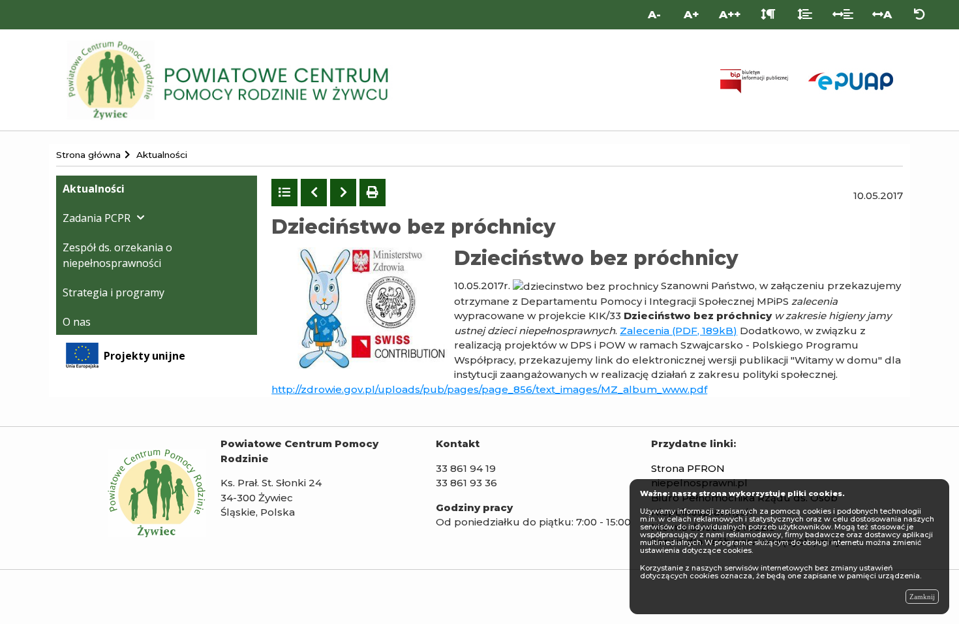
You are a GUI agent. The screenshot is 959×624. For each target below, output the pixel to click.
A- (654, 14)
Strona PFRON (688, 468)
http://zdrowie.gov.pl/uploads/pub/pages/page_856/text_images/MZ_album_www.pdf (489, 389)
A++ (729, 14)
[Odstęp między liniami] (804, 14)
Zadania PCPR (96, 218)
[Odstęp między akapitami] (768, 14)
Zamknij (922, 597)
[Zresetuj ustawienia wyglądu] (919, 14)
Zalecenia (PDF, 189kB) (678, 330)
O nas (77, 322)
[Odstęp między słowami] (843, 14)
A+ (691, 14)
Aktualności (94, 188)
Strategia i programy (113, 292)
